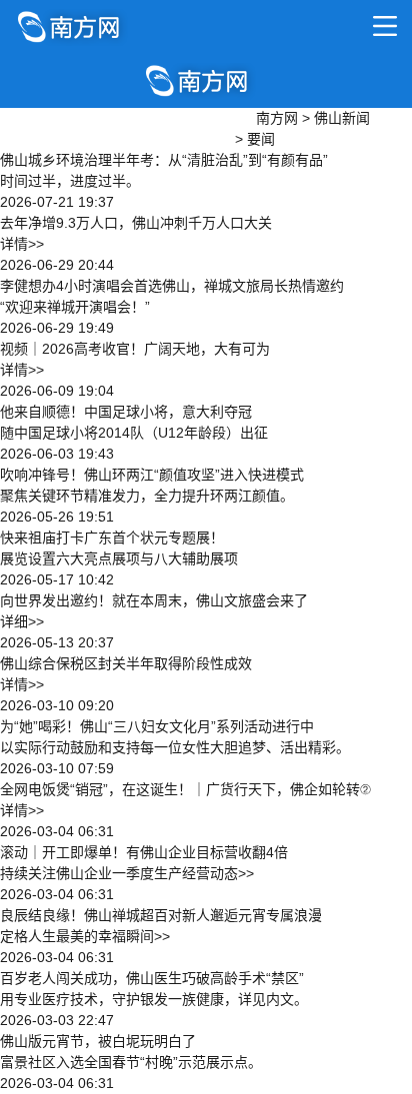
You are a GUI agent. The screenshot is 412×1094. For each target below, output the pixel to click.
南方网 (277, 118)
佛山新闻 (342, 118)
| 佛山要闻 (58, 136)
